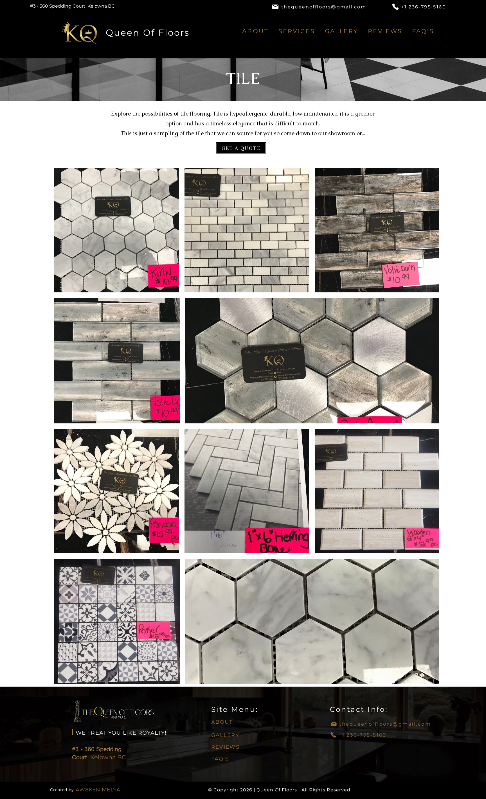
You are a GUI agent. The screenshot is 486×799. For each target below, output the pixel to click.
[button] (296, 31)
